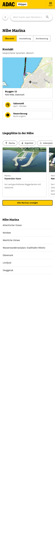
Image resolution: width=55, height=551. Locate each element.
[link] (27, 225)
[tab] (9, 38)
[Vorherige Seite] (5, 17)
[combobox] (31, 17)
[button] (47, 17)
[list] (27, 248)
